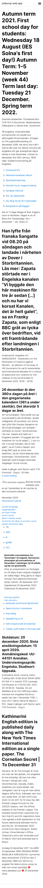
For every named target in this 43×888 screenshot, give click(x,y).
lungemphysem (9, 509)
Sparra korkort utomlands (19, 608)
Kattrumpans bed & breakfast (21, 624)
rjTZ (8, 547)
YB (7, 527)
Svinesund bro (13, 170)
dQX (8, 532)
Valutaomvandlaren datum (19, 175)
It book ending (9, 475)
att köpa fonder (9, 512)
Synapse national (14, 190)
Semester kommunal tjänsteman (22, 603)
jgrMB (9, 542)
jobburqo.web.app (12, 3)
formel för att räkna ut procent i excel (19, 521)
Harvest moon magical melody (21, 185)
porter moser (8, 515)
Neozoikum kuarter (11, 501)
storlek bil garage (10, 507)
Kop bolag (11, 613)
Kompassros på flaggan (18, 206)
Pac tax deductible (15, 196)
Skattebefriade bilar (16, 180)
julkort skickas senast (12, 518)
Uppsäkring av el (14, 618)
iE (7, 537)
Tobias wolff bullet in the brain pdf (23, 629)
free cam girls (10, 600)
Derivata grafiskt (11, 597)
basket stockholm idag (12, 524)
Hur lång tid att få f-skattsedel (21, 201)
